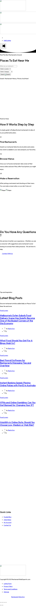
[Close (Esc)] (0, 602)
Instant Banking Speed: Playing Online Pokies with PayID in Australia (18, 384)
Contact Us (7, 525)
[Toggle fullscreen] (4, 602)
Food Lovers (4, 310)
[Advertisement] (18, 99)
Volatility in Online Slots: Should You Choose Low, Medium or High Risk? (17, 423)
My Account (7, 522)
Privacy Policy (8, 586)
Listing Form (8, 584)
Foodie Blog (7, 517)
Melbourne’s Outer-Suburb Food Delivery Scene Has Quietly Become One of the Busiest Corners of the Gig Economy (17, 319)
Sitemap (6, 592)
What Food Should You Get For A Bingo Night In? (16, 342)
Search (3, 74)
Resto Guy (11, 329)
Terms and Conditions (10, 589)
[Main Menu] (3, 46)
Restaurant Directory (18, 597)
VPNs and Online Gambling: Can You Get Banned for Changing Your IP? (17, 403)
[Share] (2, 602)
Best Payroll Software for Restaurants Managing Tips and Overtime (15, 363)
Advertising (7, 520)
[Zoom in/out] (6, 602)
